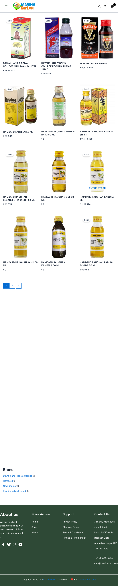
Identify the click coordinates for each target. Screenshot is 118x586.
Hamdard (8, 481)
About (34, 532)
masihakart (49, 579)
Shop (34, 527)
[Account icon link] (105, 6)
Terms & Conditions (73, 532)
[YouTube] (20, 544)
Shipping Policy (71, 527)
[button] (99, 6)
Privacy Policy (70, 521)
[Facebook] (3, 544)
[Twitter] (9, 544)
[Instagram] (15, 544)
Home (34, 521)
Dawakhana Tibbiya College (17, 475)
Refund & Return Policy (74, 537)
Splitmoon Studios (86, 579)
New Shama (9, 486)
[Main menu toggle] (6, 6)
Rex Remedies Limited (14, 491)
